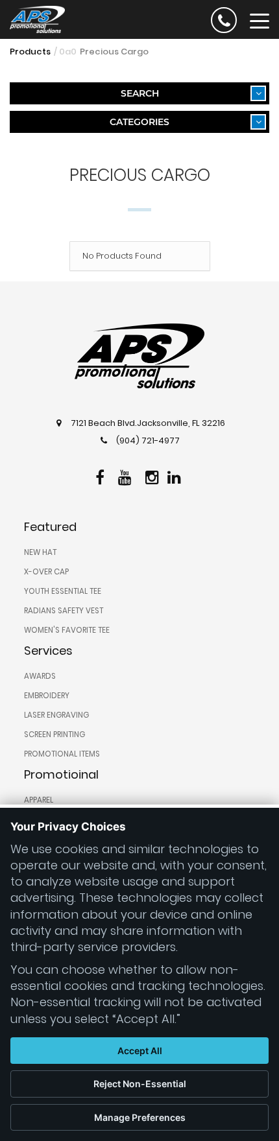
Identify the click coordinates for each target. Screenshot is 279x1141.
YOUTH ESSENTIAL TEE (62, 591)
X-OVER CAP (46, 572)
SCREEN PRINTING (54, 734)
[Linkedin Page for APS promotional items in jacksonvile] (175, 475)
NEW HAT (40, 552)
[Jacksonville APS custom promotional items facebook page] (101, 475)
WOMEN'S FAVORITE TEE (67, 630)
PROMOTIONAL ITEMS (62, 754)
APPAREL (38, 800)
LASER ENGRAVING (56, 715)
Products (30, 51)
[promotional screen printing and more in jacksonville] (139, 355)
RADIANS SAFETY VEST (63, 611)
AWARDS (40, 676)
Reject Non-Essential (139, 1083)
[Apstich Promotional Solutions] (32, 18)
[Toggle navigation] (259, 20)
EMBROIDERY (46, 695)
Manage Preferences (140, 1117)
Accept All (139, 1050)
